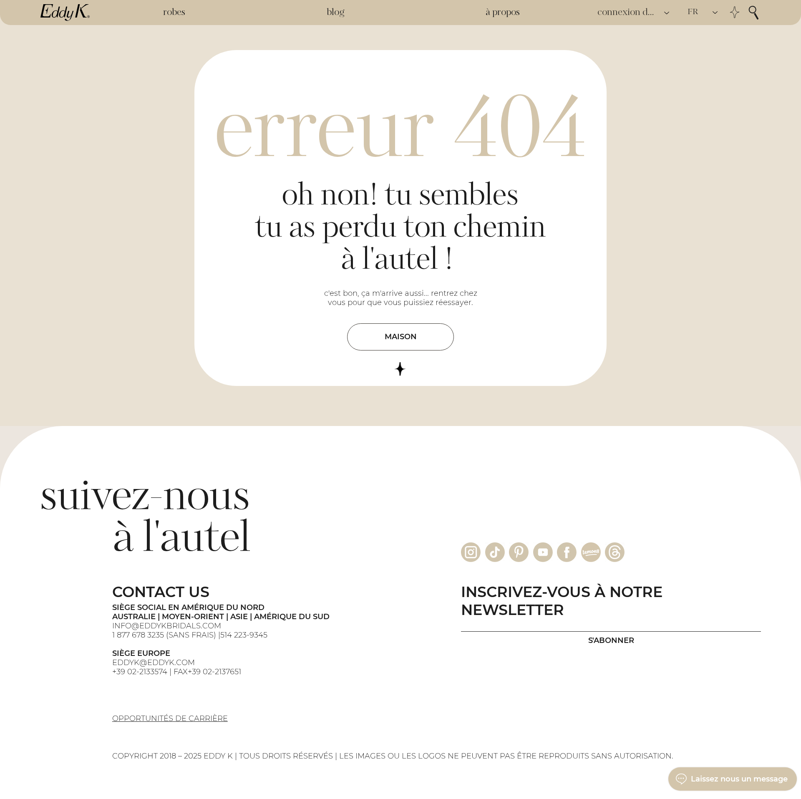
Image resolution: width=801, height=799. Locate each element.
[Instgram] (471, 552)
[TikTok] (495, 552)
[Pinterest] (519, 552)
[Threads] (615, 552)
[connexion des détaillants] (667, 12)
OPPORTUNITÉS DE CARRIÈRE (170, 718)
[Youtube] (543, 552)
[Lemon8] (591, 552)
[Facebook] (567, 552)
